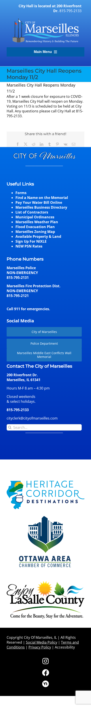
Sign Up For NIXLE (31, 241)
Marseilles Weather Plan (36, 221)
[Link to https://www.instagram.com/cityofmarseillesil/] (45, 661)
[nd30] (45, 682)
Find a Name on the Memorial (41, 197)
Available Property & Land (38, 236)
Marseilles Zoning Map (35, 231)
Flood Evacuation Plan (35, 226)
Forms (21, 192)
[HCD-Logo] (45, 482)
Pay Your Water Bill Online (38, 202)
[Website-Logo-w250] (45, 515)
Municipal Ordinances (34, 217)
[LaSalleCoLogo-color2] (45, 582)
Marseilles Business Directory (41, 207)
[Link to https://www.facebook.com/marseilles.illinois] (45, 672)
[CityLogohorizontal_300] (45, 18)
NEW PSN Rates (28, 246)
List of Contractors (31, 212)
